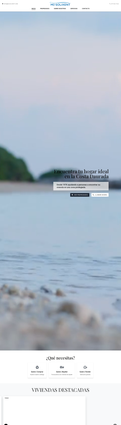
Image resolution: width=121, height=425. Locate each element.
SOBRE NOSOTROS (60, 8)
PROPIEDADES (44, 8)
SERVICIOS (73, 8)
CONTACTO (85, 8)
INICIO (34, 8)
